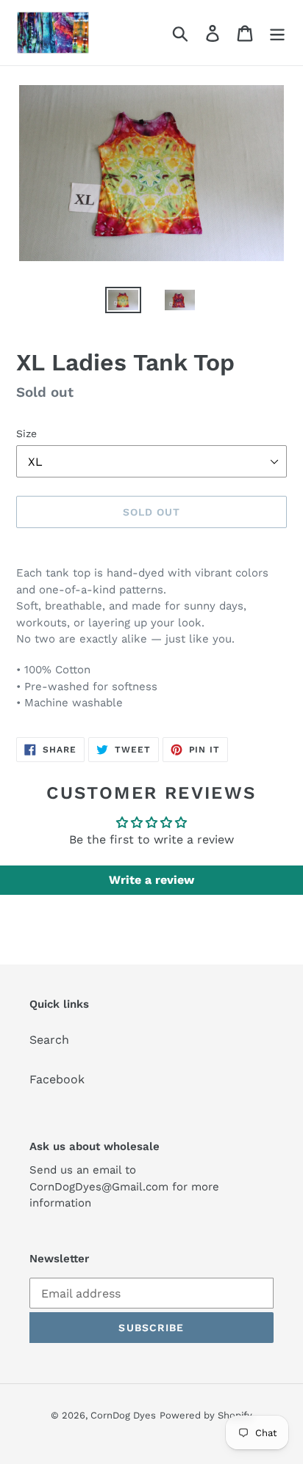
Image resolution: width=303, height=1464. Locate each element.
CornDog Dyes (123, 1415)
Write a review (151, 880)
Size (26, 433)
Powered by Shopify (206, 1415)
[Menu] (277, 32)
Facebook (57, 1079)
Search (49, 1040)
